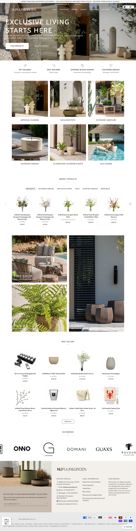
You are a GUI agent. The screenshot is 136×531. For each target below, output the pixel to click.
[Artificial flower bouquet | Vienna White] (68, 203)
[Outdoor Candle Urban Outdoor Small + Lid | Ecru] (82, 395)
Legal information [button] (90, 479)
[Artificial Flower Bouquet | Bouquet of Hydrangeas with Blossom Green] (22, 203)
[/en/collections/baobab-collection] (19, 449)
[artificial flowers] (30, 99)
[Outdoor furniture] (106, 99)
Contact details (42, 46)
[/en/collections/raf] (71, 449)
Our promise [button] (113, 479)
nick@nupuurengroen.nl (70, 487)
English (78, 4)
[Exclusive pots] (68, 99)
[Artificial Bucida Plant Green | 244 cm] (82, 360)
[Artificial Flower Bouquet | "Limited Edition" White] (90, 203)
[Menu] (10, 518)
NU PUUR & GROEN (12, 524)
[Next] (130, 204)
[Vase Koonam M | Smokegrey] (111, 360)
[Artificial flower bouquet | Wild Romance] (113, 203)
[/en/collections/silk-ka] (44, 449)
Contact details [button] (64, 479)
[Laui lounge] (106, 142)
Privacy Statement (88, 485)
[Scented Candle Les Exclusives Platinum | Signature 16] (53, 395)
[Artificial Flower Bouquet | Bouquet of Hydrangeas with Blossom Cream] (45, 203)
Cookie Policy (86, 488)
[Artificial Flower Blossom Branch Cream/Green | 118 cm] (25, 395)
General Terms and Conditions (91, 482)
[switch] (7, 523)
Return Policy (86, 492)
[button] (64, 9)
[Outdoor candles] (30, 142)
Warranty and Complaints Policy (92, 495)
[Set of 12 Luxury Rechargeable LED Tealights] (25, 360)
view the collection (23, 279)
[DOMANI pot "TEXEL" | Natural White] (53, 360)
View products (17, 46)
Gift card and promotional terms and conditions (26, 526)
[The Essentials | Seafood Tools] (111, 395)
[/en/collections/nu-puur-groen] (101, 449)
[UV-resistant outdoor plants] (68, 142)
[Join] (46, 503)
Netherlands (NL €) (62, 4)
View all (68, 421)
